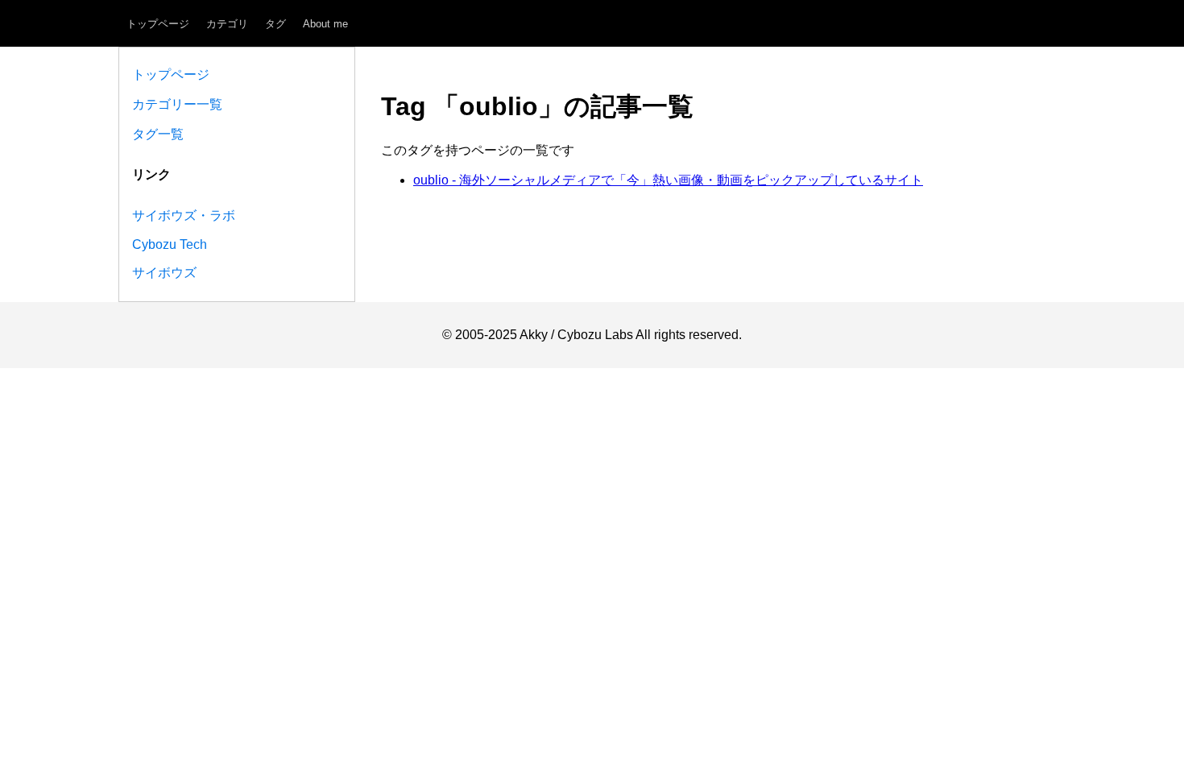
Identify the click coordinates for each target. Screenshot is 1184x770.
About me (325, 24)
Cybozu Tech (169, 244)
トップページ (157, 24)
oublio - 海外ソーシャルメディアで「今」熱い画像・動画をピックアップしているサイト (668, 180)
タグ (275, 24)
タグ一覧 (158, 134)
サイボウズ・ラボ (183, 215)
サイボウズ (164, 272)
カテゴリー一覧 (177, 104)
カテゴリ (227, 24)
